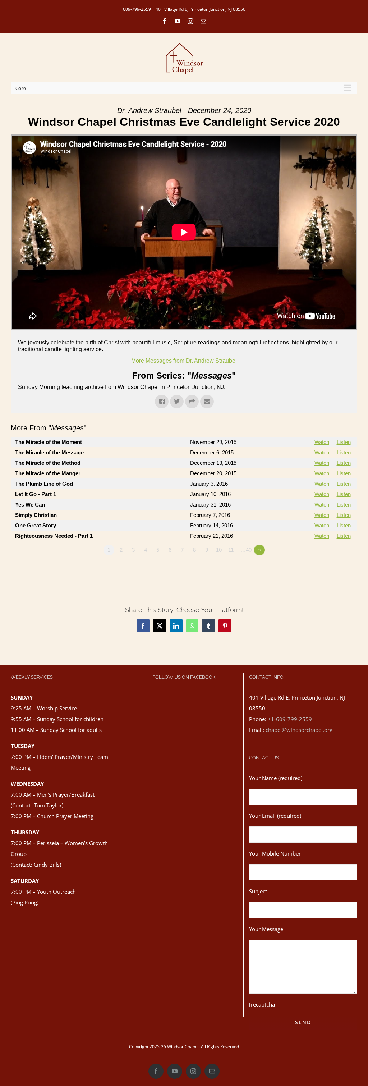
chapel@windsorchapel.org (299, 729)
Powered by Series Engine (330, 570)
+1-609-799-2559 (290, 719)
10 (219, 550)
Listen (344, 442)
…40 (246, 550)
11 (231, 550)
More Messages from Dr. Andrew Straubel (184, 361)
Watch (321, 442)
